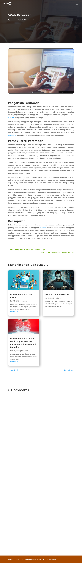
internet (11, 117)
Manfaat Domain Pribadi (57, 294)
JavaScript (12, 135)
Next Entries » (69, 370)
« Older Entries (13, 370)
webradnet (15, 20)
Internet (35, 20)
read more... (14, 312)
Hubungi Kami (32, 460)
